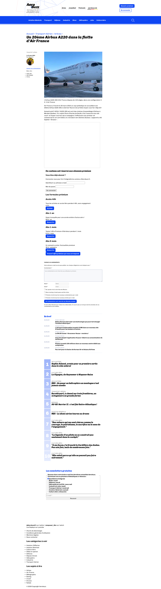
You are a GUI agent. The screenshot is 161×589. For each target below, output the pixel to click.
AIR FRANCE (29, 75)
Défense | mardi (54, 482)
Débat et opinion (32, 551)
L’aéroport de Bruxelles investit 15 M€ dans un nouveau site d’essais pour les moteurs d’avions (76, 328)
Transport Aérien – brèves (48, 34)
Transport (48, 20)
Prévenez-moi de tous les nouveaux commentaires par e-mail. (62, 295)
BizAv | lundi (53, 480)
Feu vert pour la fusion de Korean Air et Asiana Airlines (75, 349)
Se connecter (125, 10)
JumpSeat (72, 8)
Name (46, 283)
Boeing (28, 576)
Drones (29, 581)
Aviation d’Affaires (33, 545)
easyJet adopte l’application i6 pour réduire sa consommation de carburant (78, 338)
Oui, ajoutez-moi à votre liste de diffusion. (56, 289)
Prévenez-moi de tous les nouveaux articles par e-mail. (60, 297)
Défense (57, 20)
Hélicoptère (83, 20)
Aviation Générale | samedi (58, 490)
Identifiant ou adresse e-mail (56, 183)
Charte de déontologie (34, 531)
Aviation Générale (35, 20)
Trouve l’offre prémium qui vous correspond (63, 253)
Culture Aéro (101, 20)
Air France (30, 572)
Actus (64, 8)
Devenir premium (127, 6)
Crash (28, 579)
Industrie (66, 20)
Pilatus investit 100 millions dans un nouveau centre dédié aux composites (77, 344)
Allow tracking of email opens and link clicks (57, 292)
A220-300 (29, 73)
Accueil (30, 34)
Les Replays (30, 527)
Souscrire (50, 222)
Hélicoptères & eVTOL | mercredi (60, 484)
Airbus (28, 76)
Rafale (28, 583)
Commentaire (48, 268)
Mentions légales (32, 535)
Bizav (74, 20)
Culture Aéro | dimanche (57, 492)
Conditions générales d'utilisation (38, 533)
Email (46, 286)
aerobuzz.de (92, 8)
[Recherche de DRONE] (132, 20)
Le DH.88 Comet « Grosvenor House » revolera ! (72, 333)
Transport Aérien (31, 52)
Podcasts (82, 8)
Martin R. (31, 57)
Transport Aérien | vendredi (59, 488)
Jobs (92, 20)
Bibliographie (31, 574)
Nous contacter (32, 537)
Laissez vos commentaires (33, 68)
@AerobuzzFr (31, 525)
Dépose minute (31, 556)
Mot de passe (50, 187)
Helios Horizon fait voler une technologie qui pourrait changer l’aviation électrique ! (77, 322)
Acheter (50, 208)
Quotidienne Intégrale (57, 479)
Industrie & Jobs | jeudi (57, 486)
